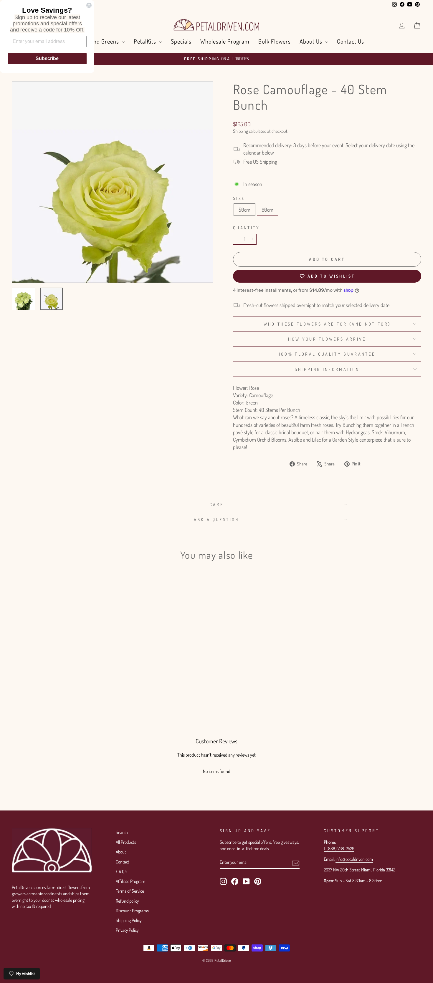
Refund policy (127, 901)
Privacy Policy (127, 930)
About (121, 852)
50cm (244, 209)
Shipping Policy (128, 920)
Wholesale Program (224, 41)
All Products (126, 842)
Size (239, 198)
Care (216, 504)
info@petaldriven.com (354, 859)
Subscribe (47, 58)
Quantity (246, 227)
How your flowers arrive (327, 339)
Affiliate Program (130, 881)
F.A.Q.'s (121, 871)
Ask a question (216, 519)
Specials (181, 41)
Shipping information (327, 369)
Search (122, 832)
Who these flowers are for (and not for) (327, 323)
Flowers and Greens (94, 41)
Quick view (61, 666)
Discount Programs (132, 911)
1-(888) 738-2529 (339, 848)
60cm (267, 209)
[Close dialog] (89, 5)
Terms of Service (130, 891)
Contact (122, 862)
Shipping (240, 131)
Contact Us (350, 41)
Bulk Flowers (274, 41)
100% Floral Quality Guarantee (327, 354)
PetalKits (146, 41)
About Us (312, 41)
